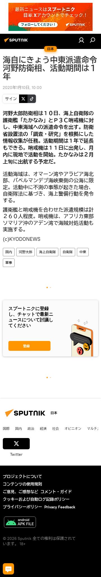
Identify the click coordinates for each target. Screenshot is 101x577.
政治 (30, 428)
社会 (55, 428)
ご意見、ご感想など (20, 491)
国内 (8, 252)
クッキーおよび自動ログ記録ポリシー (36, 499)
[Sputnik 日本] (17, 42)
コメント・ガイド (56, 491)
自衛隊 (68, 252)
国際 (6, 428)
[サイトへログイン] (81, 40)
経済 (43, 428)
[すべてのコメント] (8, 568)
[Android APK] (20, 523)
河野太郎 (25, 252)
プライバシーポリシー (22, 506)
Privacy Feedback (59, 506)
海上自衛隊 (47, 252)
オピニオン (73, 428)
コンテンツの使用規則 (22, 484)
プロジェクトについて (22, 476)
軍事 (8, 263)
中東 (82, 252)
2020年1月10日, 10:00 (22, 87)
